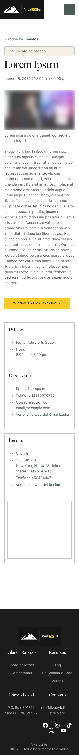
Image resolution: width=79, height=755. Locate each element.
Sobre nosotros (21, 665)
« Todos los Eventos (21, 39)
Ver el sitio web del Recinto (38, 484)
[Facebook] (45, 725)
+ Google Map (40, 471)
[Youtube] (63, 730)
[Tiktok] (69, 725)
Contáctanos (21, 673)
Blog (57, 665)
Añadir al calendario (37, 303)
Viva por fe (39, 744)
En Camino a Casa (57, 673)
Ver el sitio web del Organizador (43, 414)
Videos (57, 681)
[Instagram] (57, 725)
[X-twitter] (51, 730)
